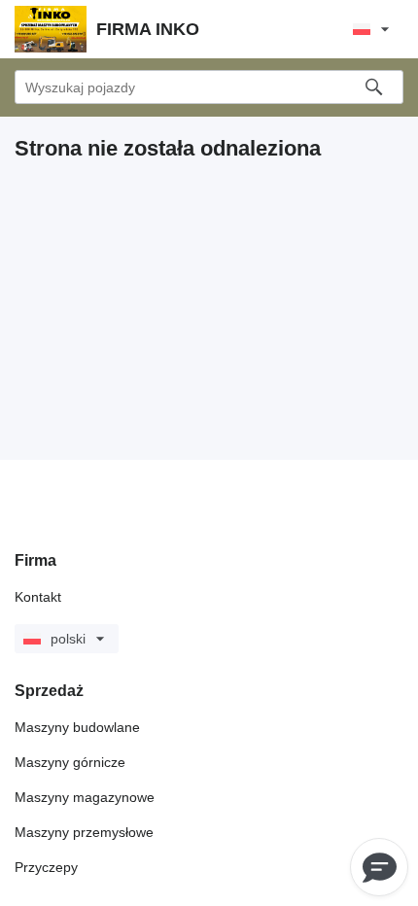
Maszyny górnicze (70, 762)
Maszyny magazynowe (85, 797)
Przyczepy (46, 867)
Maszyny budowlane (77, 727)
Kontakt (38, 597)
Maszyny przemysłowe (84, 832)
